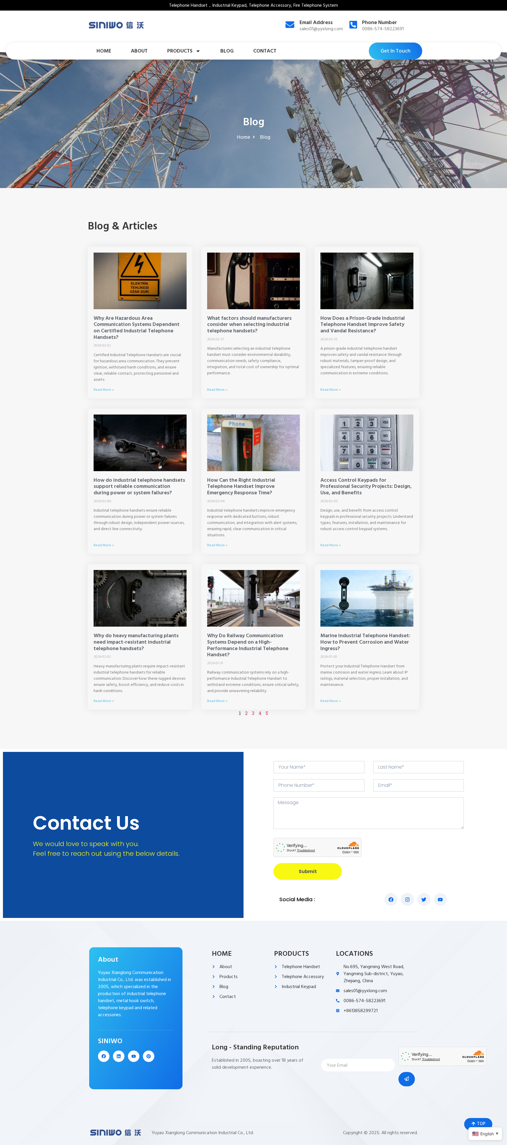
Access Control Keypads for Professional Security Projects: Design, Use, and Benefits (366, 486)
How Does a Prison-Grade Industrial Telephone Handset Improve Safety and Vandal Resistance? (362, 324)
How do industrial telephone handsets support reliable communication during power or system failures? (139, 486)
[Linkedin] (118, 1056)
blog (227, 51)
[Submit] (406, 1079)
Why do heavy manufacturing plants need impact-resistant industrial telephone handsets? (136, 641)
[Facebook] (103, 1056)
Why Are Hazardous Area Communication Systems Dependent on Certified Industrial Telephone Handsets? (137, 327)
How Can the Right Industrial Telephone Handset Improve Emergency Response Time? (241, 486)
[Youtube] (133, 1056)
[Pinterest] (148, 1056)
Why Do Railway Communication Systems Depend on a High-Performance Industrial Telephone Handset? (247, 645)
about (139, 51)
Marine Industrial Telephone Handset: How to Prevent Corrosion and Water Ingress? (365, 641)
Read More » (104, 390)
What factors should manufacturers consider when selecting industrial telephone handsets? (249, 324)
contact (264, 51)
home (104, 51)
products (179, 51)
